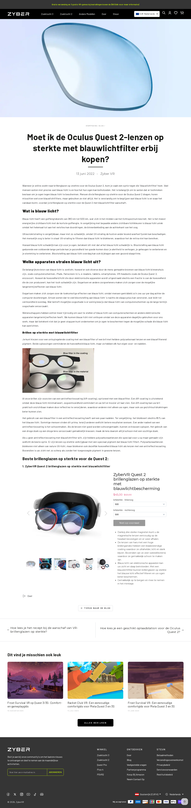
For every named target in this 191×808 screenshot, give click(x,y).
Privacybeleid (163, 764)
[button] (164, 13)
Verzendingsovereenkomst (170, 759)
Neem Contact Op (135, 779)
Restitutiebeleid (165, 774)
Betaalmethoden (165, 755)
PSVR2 (100, 774)
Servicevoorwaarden (167, 769)
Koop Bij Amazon (135, 774)
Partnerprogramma (136, 769)
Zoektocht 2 (103, 759)
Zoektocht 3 (103, 755)
